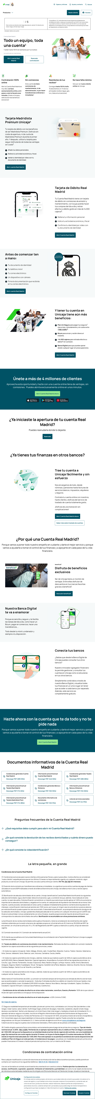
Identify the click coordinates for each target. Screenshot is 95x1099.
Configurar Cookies (31, 1093)
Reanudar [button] (47, 436)
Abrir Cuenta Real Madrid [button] (65, 235)
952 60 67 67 (53, 1062)
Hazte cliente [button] (73, 13)
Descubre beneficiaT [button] (63, 594)
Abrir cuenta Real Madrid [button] (13, 59)
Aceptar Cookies (84, 1093)
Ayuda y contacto (77, 4)
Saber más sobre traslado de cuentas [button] (69, 523)
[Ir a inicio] (8, 4)
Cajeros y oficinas (61, 4)
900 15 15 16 (43, 1062)
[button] (32, 400)
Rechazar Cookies (69, 1093)
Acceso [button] (88, 13)
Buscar (90, 4)
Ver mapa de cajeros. (9, 1002)
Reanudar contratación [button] (34, 59)
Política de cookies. (71, 1088)
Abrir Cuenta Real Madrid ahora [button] (47, 394)
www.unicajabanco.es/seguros (73, 1020)
